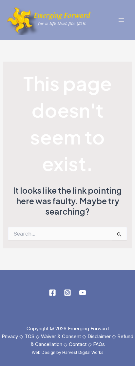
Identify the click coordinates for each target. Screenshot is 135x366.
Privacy (10, 336)
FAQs (99, 344)
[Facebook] (52, 292)
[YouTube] (82, 292)
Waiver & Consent (61, 336)
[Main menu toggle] (121, 20)
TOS (29, 336)
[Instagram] (67, 292)
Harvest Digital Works (83, 352)
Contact (78, 344)
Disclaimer (99, 336)
